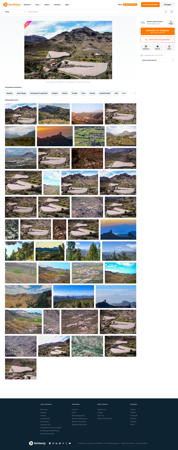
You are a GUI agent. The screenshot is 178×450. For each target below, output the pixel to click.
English (133, 409)
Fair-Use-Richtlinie (141, 443)
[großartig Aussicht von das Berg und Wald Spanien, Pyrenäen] (54, 113)
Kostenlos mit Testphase (157, 31)
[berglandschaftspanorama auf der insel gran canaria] (28, 296)
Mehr (67, 5)
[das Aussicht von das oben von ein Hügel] (120, 272)
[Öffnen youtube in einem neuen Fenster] (70, 443)
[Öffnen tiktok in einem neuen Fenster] (63, 443)
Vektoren (27, 5)
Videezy (43, 415)
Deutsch (133, 419)
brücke (64, 93)
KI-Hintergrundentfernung (49, 431)
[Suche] (166, 11)
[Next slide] (133, 93)
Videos (46, 5)
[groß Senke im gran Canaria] (23, 322)
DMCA (74, 412)
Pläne (120, 5)
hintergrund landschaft (38, 93)
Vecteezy (43, 412)
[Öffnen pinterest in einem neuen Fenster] (60, 443)
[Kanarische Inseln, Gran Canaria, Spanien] (83, 251)
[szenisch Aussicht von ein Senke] (51, 183)
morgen (55, 93)
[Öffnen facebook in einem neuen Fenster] (50, 443)
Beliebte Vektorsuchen (79, 419)
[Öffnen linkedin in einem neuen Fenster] (56, 443)
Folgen (171, 24)
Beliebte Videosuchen (79, 425)
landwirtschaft (104, 93)
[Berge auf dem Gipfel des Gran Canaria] (55, 136)
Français (133, 422)
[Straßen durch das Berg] (20, 368)
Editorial (57, 5)
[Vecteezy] (11, 4)
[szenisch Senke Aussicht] (89, 136)
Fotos (37, 5)
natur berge (21, 93)
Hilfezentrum (102, 409)
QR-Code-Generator (47, 434)
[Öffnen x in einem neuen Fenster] (66, 443)
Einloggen (167, 5)
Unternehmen (45, 419)
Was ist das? (159, 55)
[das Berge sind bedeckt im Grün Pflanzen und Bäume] (21, 113)
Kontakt (100, 412)
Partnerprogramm (78, 415)
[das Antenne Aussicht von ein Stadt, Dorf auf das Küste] (87, 272)
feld (116, 93)
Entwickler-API (45, 425)
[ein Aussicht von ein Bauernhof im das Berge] (121, 136)
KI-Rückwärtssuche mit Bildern (51, 428)
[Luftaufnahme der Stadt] (87, 158)
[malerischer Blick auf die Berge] (21, 158)
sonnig (92, 93)
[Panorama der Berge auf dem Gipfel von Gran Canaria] (73, 296)
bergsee (9, 93)
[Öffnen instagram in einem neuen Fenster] (53, 443)
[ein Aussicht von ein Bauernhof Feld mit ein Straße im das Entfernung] (21, 272)
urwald (74, 93)
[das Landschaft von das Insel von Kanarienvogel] (54, 272)
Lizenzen (75, 409)
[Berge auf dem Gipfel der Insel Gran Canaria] (116, 296)
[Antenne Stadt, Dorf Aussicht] (12, 229)
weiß (124, 93)
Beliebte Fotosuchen (79, 422)
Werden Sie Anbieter (104, 419)
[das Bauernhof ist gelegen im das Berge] (120, 113)
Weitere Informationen (149, 60)
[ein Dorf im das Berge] (87, 113)
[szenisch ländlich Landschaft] (120, 207)
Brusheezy (44, 409)
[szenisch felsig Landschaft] (54, 158)
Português (134, 415)
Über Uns (100, 415)
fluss (83, 93)
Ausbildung (44, 422)
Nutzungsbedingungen (112, 443)
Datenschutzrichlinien (128, 443)
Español (133, 412)
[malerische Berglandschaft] (120, 158)
